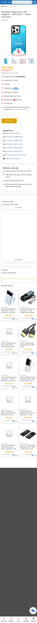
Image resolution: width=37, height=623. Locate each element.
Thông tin (33, 621)
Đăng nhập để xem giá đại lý (9, 73)
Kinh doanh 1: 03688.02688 (13, 137)
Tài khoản (11, 621)
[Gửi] (30, 2)
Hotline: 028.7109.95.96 (12, 133)
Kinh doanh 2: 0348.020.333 (13, 140)
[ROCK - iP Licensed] (15, 88)
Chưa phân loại (14, 6)
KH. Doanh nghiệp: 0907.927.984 (15, 155)
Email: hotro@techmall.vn (13, 158)
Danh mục (4, 621)
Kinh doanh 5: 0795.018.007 (13, 151)
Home (18, 621)
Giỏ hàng (25, 621)
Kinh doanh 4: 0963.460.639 (13, 148)
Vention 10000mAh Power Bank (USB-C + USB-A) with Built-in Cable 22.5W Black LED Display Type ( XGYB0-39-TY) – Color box (9, 379)
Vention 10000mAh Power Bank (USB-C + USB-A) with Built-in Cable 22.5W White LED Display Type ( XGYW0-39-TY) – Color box (9, 311)
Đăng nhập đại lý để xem (19, 109)
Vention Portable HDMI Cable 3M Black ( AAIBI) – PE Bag (27, 344)
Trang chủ (4, 6)
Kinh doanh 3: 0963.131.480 (13, 144)
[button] (9, 2)
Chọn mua (9, 121)
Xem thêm (18, 260)
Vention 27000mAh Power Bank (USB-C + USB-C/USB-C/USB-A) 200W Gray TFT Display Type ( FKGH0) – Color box (28, 311)
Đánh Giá (4, 20)
